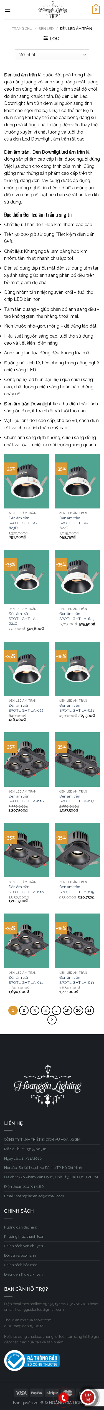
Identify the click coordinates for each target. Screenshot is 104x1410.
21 (89, 1010)
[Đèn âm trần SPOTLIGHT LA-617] (77, 759)
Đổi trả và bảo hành (20, 1255)
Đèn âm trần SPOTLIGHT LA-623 (76, 616)
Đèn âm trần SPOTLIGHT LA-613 (76, 980)
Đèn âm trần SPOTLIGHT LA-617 (76, 798)
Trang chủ (22, 28)
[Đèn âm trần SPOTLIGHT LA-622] (26, 669)
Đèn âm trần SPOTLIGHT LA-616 (26, 889)
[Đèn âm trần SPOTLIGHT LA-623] (77, 577)
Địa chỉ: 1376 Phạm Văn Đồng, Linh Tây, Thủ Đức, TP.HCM (51, 1177)
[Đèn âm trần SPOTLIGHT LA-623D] (26, 481)
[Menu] (7, 9)
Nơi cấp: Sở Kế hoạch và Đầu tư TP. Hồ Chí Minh (43, 1168)
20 (78, 1010)
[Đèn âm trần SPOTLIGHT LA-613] (77, 941)
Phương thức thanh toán (24, 1236)
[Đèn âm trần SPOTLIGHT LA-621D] (26, 577)
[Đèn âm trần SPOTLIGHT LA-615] (77, 850)
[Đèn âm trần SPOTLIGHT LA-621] (77, 669)
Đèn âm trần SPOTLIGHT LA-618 (26, 798)
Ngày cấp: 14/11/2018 (23, 1158)
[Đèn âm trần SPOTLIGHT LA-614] (26, 941)
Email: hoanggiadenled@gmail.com (34, 1196)
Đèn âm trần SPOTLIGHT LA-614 (26, 980)
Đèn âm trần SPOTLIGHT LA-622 (26, 708)
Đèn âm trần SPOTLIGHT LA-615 (76, 889)
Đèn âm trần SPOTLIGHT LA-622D (73, 523)
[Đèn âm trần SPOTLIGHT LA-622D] (77, 481)
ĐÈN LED (46, 28)
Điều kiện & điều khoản (23, 1274)
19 (67, 1010)
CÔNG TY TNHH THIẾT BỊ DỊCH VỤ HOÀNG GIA (42, 1139)
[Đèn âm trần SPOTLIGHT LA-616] (26, 850)
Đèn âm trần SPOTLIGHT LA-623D (23, 523)
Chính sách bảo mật (20, 1265)
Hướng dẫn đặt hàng (21, 1227)
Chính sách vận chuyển (23, 1246)
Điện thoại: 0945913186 (24, 1186)
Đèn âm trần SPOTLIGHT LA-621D (23, 618)
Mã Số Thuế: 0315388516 (25, 1149)
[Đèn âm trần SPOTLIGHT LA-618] (26, 759)
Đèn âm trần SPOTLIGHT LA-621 (76, 708)
